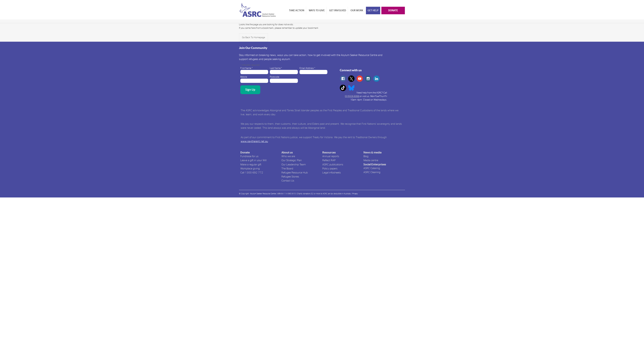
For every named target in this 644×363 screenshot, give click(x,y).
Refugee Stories (290, 176)
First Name (246, 68)
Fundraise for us (249, 156)
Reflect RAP (329, 160)
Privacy (355, 194)
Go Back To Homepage (253, 37)
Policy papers (329, 168)
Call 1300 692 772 (251, 172)
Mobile (243, 77)
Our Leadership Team (293, 164)
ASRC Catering (371, 168)
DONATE (393, 10)
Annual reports (330, 156)
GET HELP (373, 10)
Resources (329, 152)
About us (287, 152)
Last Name (276, 68)
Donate (245, 152)
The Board (287, 168)
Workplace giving (250, 168)
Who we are (288, 156)
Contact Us (287, 180)
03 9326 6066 (352, 96)
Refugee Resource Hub (294, 172)
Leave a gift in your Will (253, 160)
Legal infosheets (331, 172)
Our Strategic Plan (291, 160)
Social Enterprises (374, 164)
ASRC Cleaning (371, 172)
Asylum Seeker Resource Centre (263, 194)
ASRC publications (332, 164)
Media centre (370, 160)
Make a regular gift (250, 164)
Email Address (307, 68)
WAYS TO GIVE (317, 10)
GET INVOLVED (337, 10)
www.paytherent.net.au (254, 141)
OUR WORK (357, 10)
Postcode (274, 77)
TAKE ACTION (296, 10)
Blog (365, 156)
